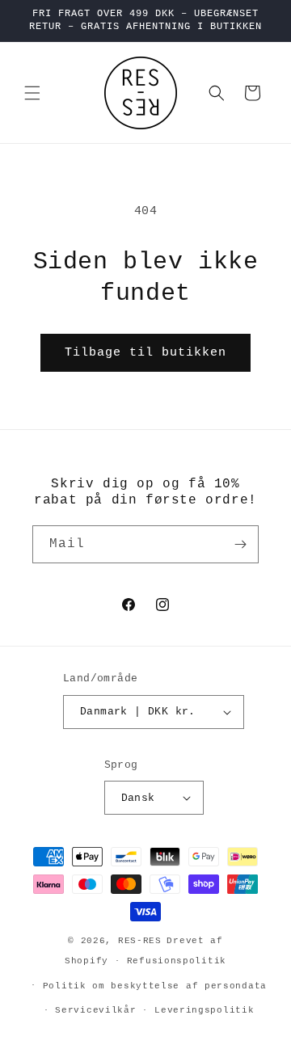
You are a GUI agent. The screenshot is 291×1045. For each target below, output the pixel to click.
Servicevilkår (95, 1010)
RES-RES (140, 941)
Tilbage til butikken (145, 353)
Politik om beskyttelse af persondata (155, 986)
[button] (32, 93)
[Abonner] (240, 544)
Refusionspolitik (176, 961)
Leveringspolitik (204, 1010)
